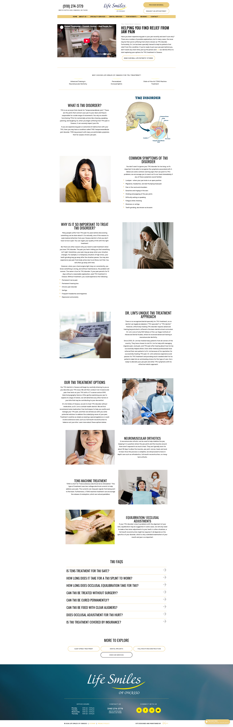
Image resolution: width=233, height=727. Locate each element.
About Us (82, 16)
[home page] (115, 7)
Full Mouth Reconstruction (149, 649)
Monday (74, 708)
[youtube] (158, 710)
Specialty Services (97, 16)
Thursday (75, 714)
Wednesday (76, 712)
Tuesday (74, 710)
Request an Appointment (156, 11)
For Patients (131, 16)
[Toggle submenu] (87, 16)
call (158, 50)
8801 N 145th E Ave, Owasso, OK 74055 (73, 10)
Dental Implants (116, 649)
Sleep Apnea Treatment (83, 649)
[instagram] (152, 710)
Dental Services (115, 16)
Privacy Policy (103, 723)
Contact (154, 16)
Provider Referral (156, 5)
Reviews (143, 16)
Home (75, 16)
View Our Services (116, 655)
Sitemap (92, 723)
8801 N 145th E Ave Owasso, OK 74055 (115, 712)
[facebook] (145, 710)
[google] (139, 710)
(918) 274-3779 (73, 6)
